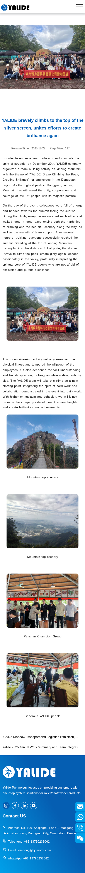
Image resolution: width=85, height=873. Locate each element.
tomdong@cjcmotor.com (34, 850)
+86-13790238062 (37, 841)
